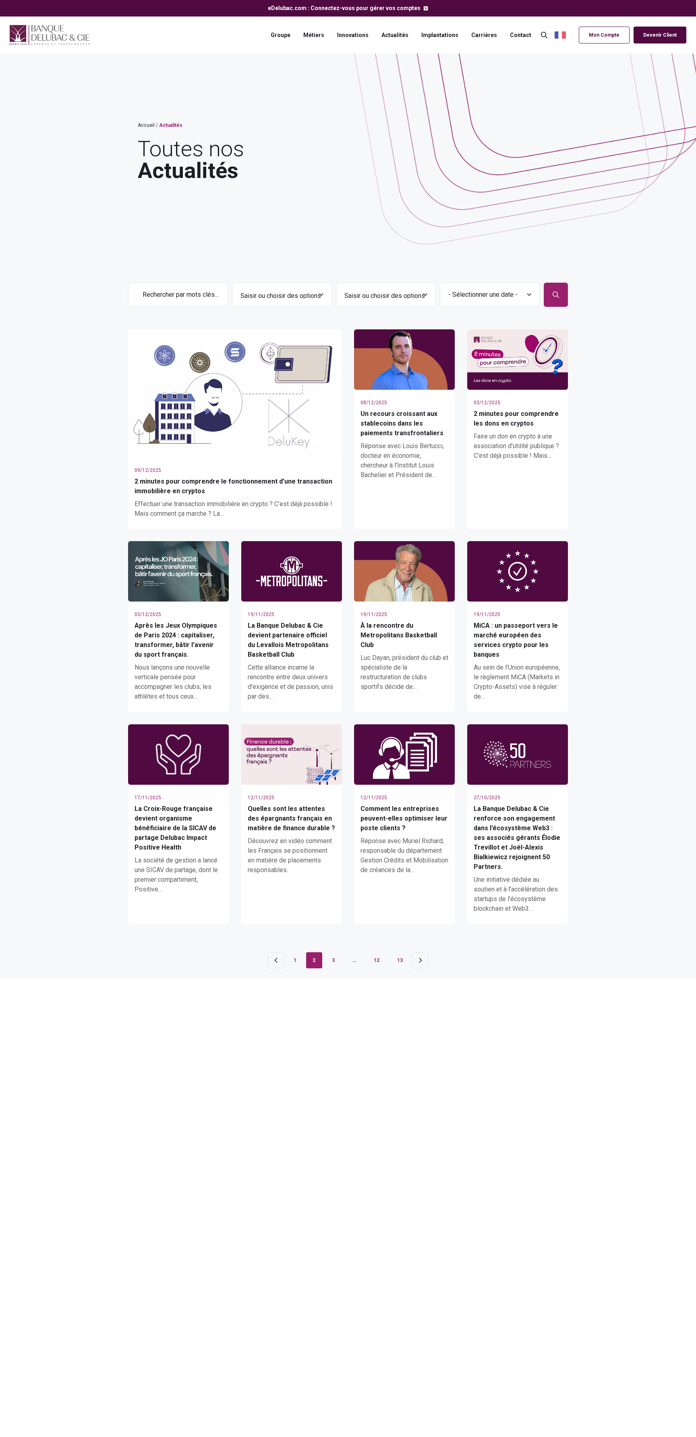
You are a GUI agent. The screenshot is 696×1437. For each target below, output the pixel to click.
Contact (520, 35)
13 (400, 960)
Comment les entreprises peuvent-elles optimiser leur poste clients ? (403, 818)
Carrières (484, 35)
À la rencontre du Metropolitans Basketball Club (398, 635)
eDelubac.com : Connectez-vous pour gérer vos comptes (345, 8)
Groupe (280, 35)
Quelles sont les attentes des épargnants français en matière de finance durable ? (291, 818)
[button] (565, 35)
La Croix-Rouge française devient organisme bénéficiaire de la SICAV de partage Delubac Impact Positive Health (175, 828)
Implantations (439, 35)
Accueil (146, 125)
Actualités (394, 35)
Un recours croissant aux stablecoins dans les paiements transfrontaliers (401, 423)
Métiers (313, 35)
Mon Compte (604, 35)
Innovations (353, 35)
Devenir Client (660, 35)
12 (376, 960)
